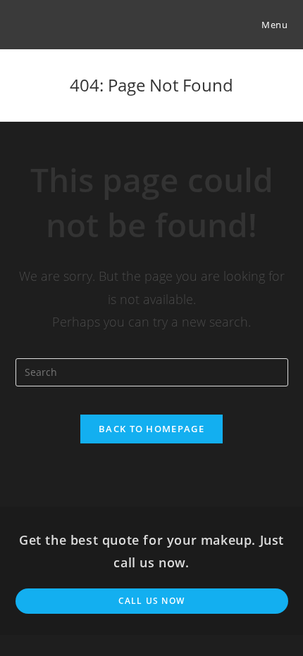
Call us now (151, 601)
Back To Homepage (151, 428)
